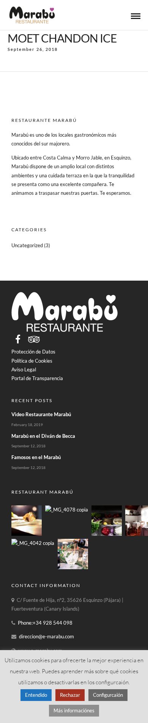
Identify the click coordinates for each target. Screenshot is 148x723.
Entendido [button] (36, 695)
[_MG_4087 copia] (26, 534)
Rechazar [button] (70, 695)
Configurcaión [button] (108, 695)
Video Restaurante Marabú (41, 414)
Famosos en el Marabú (36, 457)
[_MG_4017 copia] (73, 567)
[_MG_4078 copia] (66, 510)
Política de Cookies (31, 361)
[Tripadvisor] (34, 339)
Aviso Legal (23, 369)
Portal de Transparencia (37, 378)
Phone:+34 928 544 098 (45, 623)
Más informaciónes (74, 710)
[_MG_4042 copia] (32, 543)
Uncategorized (27, 245)
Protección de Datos (33, 352)
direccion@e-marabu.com (46, 636)
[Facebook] (17, 339)
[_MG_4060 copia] (106, 534)
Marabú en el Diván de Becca (43, 436)
